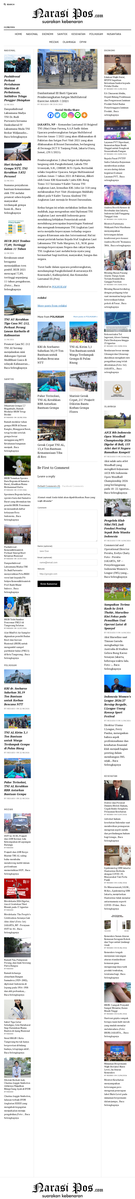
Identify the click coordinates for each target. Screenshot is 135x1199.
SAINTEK (62, 34)
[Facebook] (51, 115)
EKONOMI (47, 34)
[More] (84, 115)
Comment (42, 507)
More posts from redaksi (52, 305)
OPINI (83, 42)
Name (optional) (45, 546)
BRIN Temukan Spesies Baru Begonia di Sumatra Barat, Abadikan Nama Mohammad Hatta (16, 483)
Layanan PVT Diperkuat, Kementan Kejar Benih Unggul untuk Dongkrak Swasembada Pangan (116, 147)
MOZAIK (54, 42)
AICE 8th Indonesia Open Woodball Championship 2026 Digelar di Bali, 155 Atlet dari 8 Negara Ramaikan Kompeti (117, 442)
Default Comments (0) (49, 486)
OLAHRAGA (69, 42)
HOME (18, 34)
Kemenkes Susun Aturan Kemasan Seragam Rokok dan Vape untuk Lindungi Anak (117, 940)
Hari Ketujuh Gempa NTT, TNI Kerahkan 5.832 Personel (15, 170)
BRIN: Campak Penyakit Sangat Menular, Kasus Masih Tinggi (116, 1008)
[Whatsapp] (64, 115)
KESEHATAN (78, 34)
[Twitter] (57, 115)
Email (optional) (45, 557)
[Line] (78, 115)
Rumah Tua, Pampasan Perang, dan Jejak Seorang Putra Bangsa (17, 962)
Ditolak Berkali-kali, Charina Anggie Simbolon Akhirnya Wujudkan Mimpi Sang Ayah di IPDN (17, 1084)
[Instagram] (71, 115)
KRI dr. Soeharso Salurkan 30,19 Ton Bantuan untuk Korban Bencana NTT (15, 696)
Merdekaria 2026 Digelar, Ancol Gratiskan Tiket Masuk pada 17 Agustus (16, 904)
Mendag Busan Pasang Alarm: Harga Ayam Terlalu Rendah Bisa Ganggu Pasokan (115, 277)
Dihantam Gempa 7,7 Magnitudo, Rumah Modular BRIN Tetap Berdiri (15, 410)
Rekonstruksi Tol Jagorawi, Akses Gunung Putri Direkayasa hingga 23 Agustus (116, 339)
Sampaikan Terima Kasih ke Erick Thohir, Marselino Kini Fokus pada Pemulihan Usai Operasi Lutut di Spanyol (117, 616)
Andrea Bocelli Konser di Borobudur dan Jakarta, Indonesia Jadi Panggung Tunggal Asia (117, 212)
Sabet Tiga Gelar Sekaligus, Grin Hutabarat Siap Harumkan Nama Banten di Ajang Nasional (17, 1026)
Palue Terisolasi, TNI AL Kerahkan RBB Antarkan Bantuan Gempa (16, 788)
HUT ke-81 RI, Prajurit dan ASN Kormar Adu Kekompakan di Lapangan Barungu (17, 840)
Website (41, 569)
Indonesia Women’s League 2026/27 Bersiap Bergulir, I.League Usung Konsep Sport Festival (117, 706)
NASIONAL (32, 34)
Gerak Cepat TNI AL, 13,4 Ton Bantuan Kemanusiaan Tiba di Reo (51, 451)
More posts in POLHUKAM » (85, 316)
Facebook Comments (73, 486)
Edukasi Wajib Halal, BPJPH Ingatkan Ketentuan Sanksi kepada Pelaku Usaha (117, 82)
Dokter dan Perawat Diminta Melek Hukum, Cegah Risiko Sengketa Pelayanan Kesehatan (116, 807)
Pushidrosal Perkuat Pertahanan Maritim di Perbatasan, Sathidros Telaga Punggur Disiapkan (17, 88)
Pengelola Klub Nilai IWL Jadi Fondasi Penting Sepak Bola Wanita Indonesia (117, 528)
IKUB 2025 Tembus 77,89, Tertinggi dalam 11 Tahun (17, 245)
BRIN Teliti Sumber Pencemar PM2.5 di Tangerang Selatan (14, 622)
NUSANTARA (114, 34)
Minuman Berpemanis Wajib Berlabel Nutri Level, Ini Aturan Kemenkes (115, 1068)
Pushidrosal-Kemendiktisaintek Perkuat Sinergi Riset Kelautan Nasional (15, 551)
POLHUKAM (96, 34)
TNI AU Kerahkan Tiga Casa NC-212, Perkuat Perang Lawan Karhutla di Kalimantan (16, 327)
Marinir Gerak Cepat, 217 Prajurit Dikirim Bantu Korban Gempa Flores (81, 404)
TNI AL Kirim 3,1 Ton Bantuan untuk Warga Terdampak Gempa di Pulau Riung (17, 740)
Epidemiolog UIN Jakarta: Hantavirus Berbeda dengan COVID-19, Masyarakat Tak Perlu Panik (117, 874)
